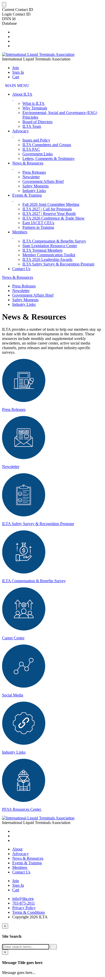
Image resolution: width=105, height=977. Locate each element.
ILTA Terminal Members (42, 250)
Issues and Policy (36, 140)
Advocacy (20, 131)
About (17, 849)
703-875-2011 (23, 903)
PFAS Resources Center (22, 809)
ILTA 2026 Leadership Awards (47, 259)
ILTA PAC (31, 149)
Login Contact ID (16, 14)
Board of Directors (37, 122)
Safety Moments (35, 186)
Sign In (18, 72)
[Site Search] (13, 32)
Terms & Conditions (28, 912)
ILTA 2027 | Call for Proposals (47, 209)
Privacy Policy (24, 908)
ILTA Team (31, 126)
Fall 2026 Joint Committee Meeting (50, 204)
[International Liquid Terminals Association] (38, 54)
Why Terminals (34, 108)
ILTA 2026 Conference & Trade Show (53, 218)
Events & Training (27, 195)
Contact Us (21, 269)
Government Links (37, 154)
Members (19, 232)
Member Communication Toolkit (48, 255)
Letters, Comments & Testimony (48, 158)
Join (15, 68)
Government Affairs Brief (43, 181)
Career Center (13, 638)
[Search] (53, 946)
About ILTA (22, 94)
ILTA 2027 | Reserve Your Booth (49, 213)
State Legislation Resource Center (49, 246)
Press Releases (34, 172)
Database (9, 23)
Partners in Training (38, 227)
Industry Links (34, 190)
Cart (15, 77)
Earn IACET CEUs (38, 223)
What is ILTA (33, 103)
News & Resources (27, 163)
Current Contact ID (17, 9)
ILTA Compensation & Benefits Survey (54, 241)
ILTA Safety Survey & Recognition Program (58, 264)
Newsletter (31, 177)
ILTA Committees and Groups (46, 145)
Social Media (12, 695)
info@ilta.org (23, 898)
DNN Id (9, 19)
